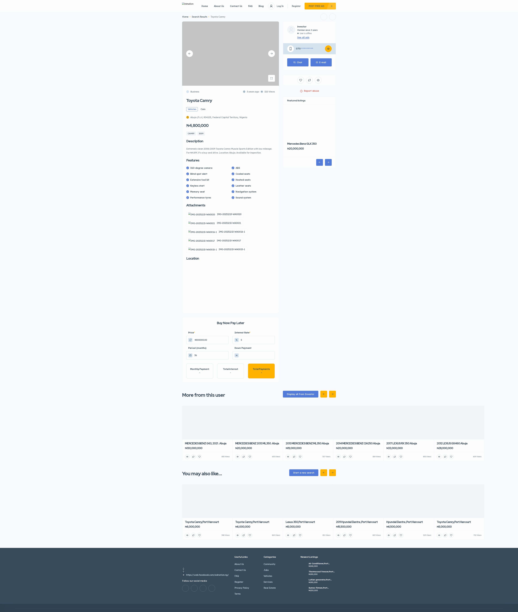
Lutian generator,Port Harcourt (319, 580)
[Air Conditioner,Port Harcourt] (304, 565)
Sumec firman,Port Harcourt (318, 588)
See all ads (303, 37)
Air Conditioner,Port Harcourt (318, 563)
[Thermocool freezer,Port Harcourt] (304, 573)
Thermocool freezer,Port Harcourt (321, 572)
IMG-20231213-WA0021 (229, 223)
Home (205, 6)
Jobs (266, 570)
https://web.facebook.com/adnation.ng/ (207, 575)
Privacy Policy (241, 587)
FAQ (250, 6)
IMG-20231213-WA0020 (229, 214)
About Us (219, 6)
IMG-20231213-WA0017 (229, 240)
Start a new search (303, 472)
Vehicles (268, 576)
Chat (299, 62)
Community (269, 564)
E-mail (322, 62)
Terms (237, 593)
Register (296, 6)
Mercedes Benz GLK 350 (302, 144)
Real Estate (270, 587)
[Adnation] (187, 6)
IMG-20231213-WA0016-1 (232, 231)
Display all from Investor (300, 394)
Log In (280, 6)
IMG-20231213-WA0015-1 (232, 249)
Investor (301, 27)
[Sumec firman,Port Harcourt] (304, 589)
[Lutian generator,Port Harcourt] (304, 581)
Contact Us (236, 6)
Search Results (199, 16)
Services (268, 582)
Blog (261, 6)
